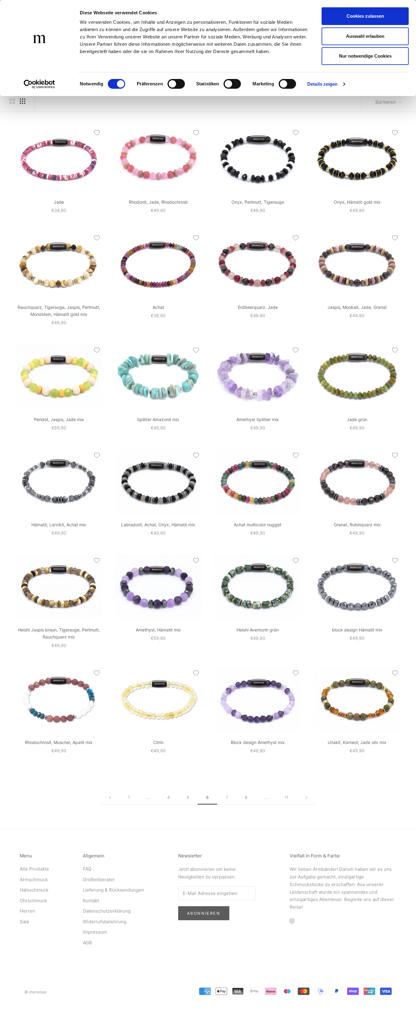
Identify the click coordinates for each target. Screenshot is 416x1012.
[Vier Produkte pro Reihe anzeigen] (22, 101)
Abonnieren (203, 913)
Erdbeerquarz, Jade (258, 307)
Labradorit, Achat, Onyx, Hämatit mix (158, 524)
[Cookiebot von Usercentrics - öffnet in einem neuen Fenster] (39, 84)
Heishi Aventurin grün (258, 629)
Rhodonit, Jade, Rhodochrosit (158, 202)
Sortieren (386, 102)
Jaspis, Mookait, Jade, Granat (357, 307)
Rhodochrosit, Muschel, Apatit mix (59, 742)
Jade (59, 202)
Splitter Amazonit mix (158, 419)
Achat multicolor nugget (257, 524)
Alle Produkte (34, 869)
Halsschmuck (34, 890)
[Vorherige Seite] (109, 798)
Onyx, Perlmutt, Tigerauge (257, 202)
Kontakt (91, 900)
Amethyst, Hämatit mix (158, 629)
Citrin (158, 742)
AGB (87, 943)
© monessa (35, 991)
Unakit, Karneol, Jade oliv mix (357, 742)
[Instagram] (292, 921)
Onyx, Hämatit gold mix (357, 202)
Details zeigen (322, 84)
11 (286, 797)
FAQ (87, 869)
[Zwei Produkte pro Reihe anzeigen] (12, 101)
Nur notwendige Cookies (365, 56)
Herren (27, 911)
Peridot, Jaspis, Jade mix (59, 419)
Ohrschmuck (33, 900)
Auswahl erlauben (365, 36)
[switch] (176, 84)
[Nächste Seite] (306, 798)
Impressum (95, 932)
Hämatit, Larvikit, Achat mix (58, 524)
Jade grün (357, 419)
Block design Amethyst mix (258, 742)
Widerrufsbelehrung (104, 921)
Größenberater (99, 879)
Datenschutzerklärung (107, 911)
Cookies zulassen (365, 16)
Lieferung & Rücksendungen (113, 890)
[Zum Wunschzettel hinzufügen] (97, 132)
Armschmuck (34, 879)
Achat (158, 307)
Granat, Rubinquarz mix (357, 524)
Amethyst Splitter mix (257, 419)
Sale (24, 921)
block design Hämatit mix (357, 629)
